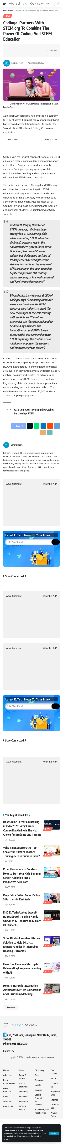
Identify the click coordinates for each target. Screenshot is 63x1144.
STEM (31, 413)
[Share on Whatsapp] (20, 48)
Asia (16, 409)
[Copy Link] (10, 53)
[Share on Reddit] (30, 48)
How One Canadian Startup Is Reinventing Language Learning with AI (22, 968)
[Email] (40, 48)
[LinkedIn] (58, 445)
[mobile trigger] (6, 3)
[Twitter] (54, 445)
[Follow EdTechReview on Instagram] (33, 583)
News (7, 16)
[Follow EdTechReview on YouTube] (24, 583)
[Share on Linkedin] (25, 48)
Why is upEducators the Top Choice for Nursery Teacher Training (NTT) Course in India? (21, 852)
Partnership (20, 413)
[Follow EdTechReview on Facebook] (7, 583)
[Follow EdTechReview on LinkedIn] (41, 583)
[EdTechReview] (26, 3)
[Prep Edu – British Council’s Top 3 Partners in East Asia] (52, 898)
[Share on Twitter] (15, 48)
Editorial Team (17, 63)
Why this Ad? (51, 140)
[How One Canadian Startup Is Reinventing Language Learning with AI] (52, 967)
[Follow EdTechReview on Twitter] (16, 583)
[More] (15, 53)
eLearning (50, 877)
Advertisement (12, 140)
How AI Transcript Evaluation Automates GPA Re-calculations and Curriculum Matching (22, 990)
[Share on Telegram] (35, 48)
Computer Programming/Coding (36, 409)
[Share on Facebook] (10, 48)
